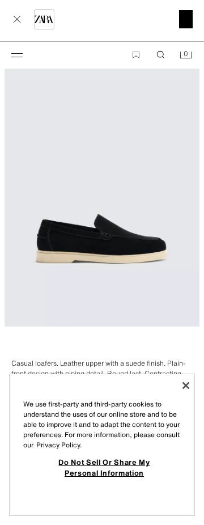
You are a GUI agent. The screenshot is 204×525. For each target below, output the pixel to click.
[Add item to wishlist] (136, 55)
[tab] (5, 347)
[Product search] (161, 55)
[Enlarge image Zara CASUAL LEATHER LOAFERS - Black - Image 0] (102, 180)
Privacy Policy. (59, 445)
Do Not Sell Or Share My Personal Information (104, 467)
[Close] (186, 385)
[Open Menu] (17, 55)
